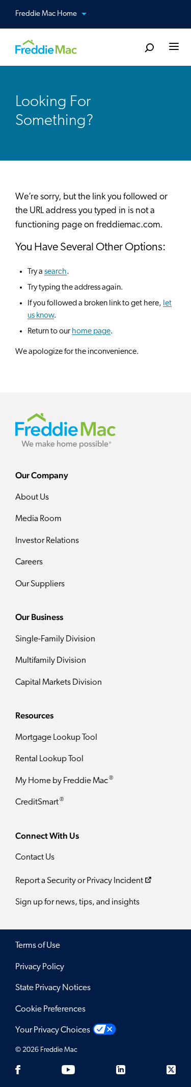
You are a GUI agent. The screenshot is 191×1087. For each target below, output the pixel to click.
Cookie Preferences (50, 1009)
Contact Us (34, 857)
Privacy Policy (39, 967)
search (55, 272)
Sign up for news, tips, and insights (77, 902)
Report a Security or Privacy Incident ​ (79, 880)
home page (91, 331)
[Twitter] (171, 1069)
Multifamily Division (50, 660)
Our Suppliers (40, 584)
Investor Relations (47, 540)
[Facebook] (17, 1069)
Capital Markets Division (58, 682)
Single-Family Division (55, 639)
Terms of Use (37, 945)
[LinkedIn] (120, 1069)
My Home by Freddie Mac (64, 780)
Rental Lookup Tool (49, 759)
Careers (29, 562)
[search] (149, 48)
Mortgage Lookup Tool (56, 737)
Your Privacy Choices (52, 1030)
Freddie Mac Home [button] (46, 14)
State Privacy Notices (53, 988)
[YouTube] (68, 1069)
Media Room (38, 518)
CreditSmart (39, 802)
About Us (32, 497)
